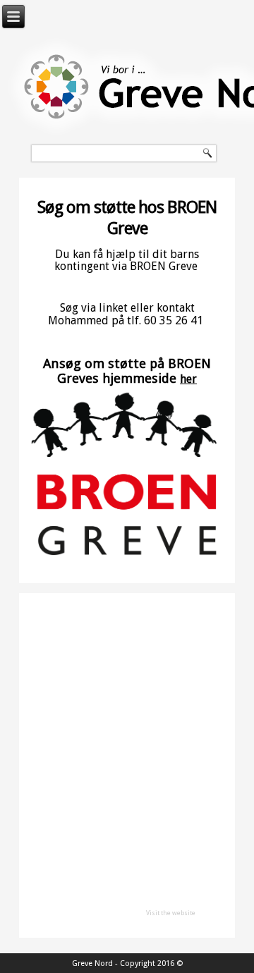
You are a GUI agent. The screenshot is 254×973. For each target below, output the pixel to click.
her (188, 379)
